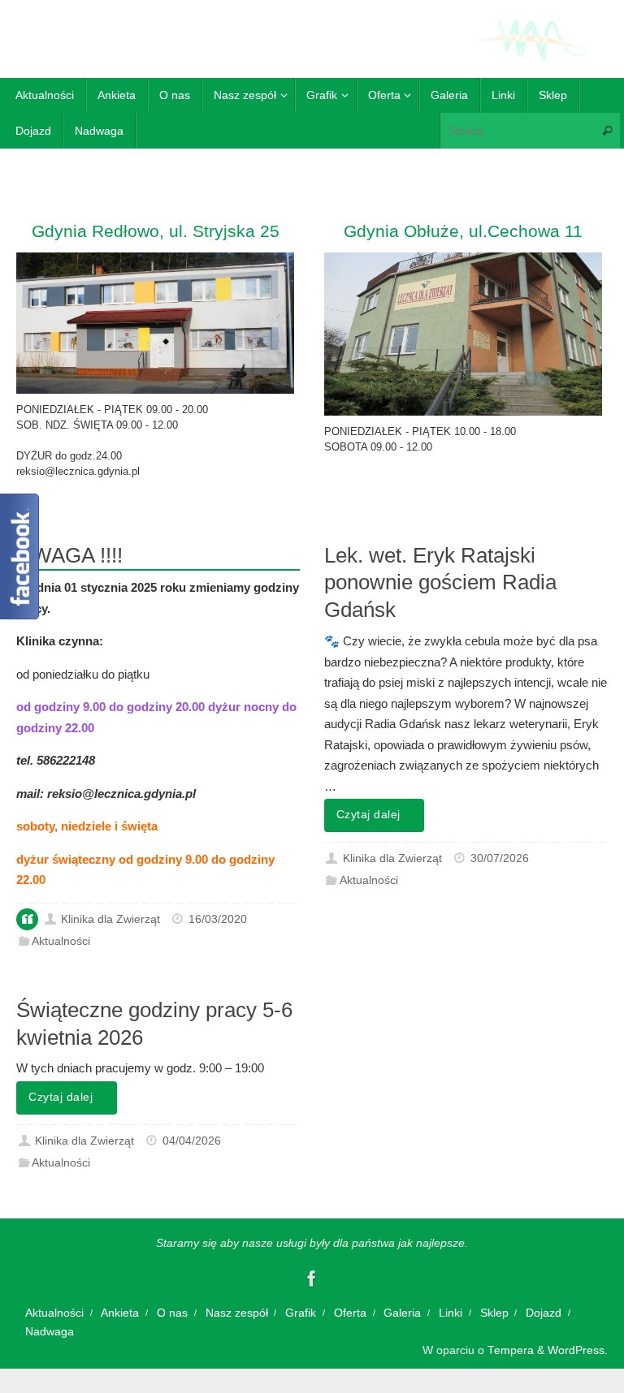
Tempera (511, 1350)
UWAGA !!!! (69, 555)
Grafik (300, 1313)
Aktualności (61, 941)
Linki (450, 1313)
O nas (172, 1313)
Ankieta (120, 1313)
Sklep (494, 1313)
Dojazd (543, 1313)
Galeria (402, 1313)
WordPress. (578, 1350)
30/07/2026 (499, 858)
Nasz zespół (237, 1313)
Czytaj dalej (368, 815)
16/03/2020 (217, 919)
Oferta (350, 1313)
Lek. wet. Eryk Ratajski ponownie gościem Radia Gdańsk (440, 583)
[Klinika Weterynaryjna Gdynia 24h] (312, 1278)
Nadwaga (49, 1332)
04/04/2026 (191, 1141)
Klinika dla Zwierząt (110, 919)
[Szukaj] (607, 130)
